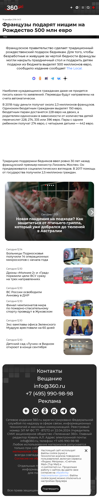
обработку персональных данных (55, 474)
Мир (5, 37)
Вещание (49, 378)
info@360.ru (49, 386)
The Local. (74, 68)
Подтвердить (51, 488)
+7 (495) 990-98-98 (49, 393)
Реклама (49, 401)
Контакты (49, 371)
